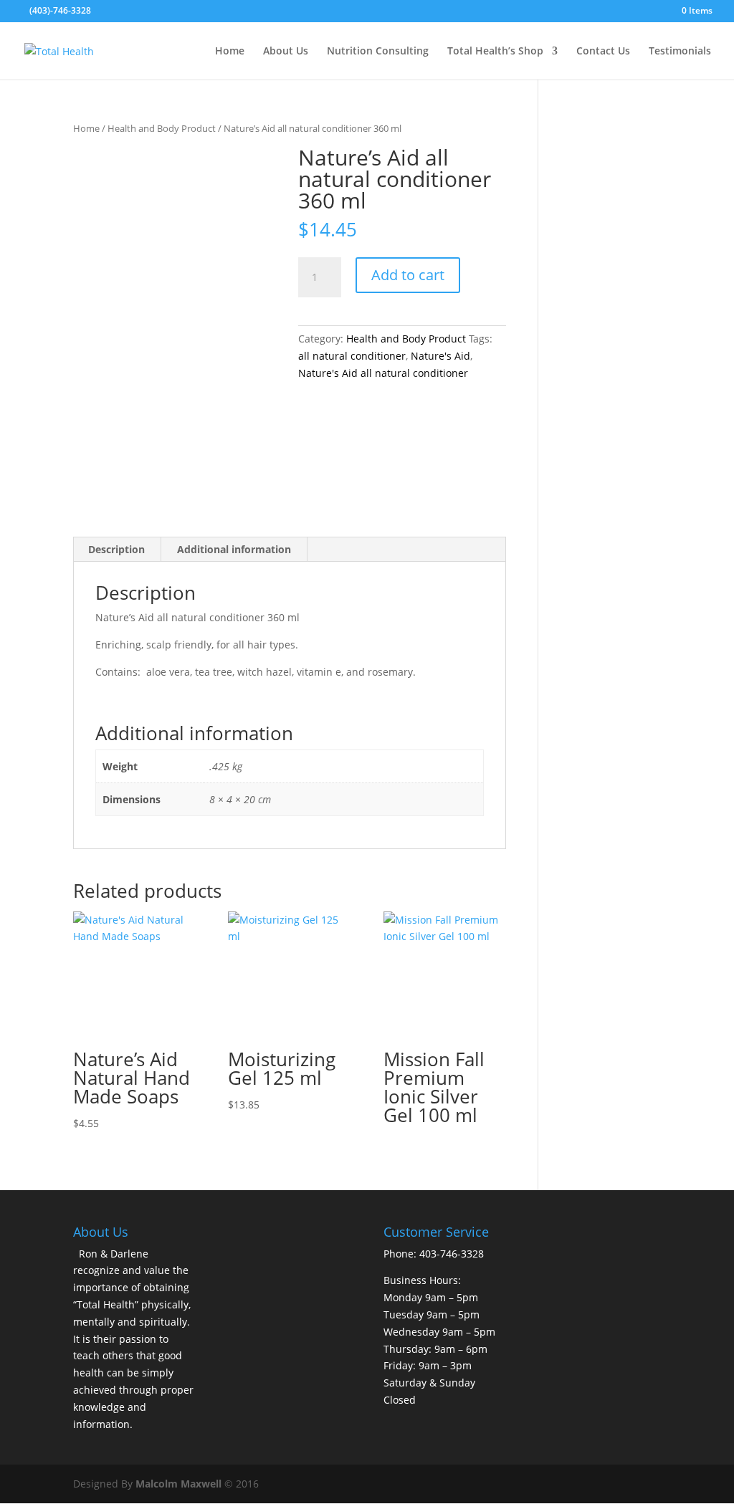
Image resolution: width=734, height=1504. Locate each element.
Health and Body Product (162, 128)
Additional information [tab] (234, 549)
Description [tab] (116, 549)
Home (229, 51)
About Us (285, 51)
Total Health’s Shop (495, 51)
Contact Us (603, 51)
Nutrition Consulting (378, 51)
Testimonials (680, 51)
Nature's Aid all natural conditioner (383, 373)
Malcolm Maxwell (178, 1483)
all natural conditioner (352, 356)
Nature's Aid (440, 356)
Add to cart (407, 274)
